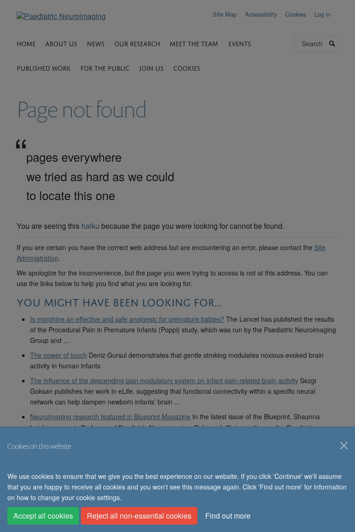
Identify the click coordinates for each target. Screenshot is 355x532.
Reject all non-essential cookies (139, 515)
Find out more (228, 515)
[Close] (344, 445)
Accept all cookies (43, 515)
